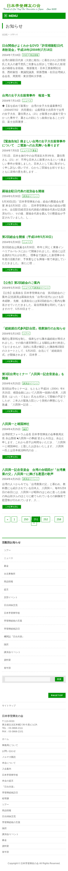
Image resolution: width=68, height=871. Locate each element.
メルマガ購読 (9, 757)
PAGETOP (57, 695)
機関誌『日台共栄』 (14, 636)
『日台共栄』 (9, 786)
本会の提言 (7, 780)
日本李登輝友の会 (30, 863)
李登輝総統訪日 (12, 628)
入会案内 (6, 768)
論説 (25, 429)
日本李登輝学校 (12, 613)
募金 (34, 150)
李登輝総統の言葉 (13, 620)
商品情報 (34, 55)
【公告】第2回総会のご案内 (21, 282)
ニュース (27, 101)
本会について (9, 763)
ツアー (26, 333)
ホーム (5, 739)
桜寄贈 (5, 798)
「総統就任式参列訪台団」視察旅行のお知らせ (34, 328)
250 (26, 519)
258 (59, 519)
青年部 (7, 668)
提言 (6, 589)
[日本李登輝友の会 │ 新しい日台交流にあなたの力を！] (29, 6)
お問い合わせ (9, 751)
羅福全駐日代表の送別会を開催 (23, 191)
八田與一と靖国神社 (15, 424)
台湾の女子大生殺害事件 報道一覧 (26, 95)
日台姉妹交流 (11, 605)
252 (45, 519)
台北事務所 (9, 573)
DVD (25, 55)
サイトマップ (9, 705)
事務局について (10, 745)
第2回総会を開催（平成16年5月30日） (28, 236)
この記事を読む (11, 83)
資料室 (7, 660)
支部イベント (11, 597)
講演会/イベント (30, 196)
